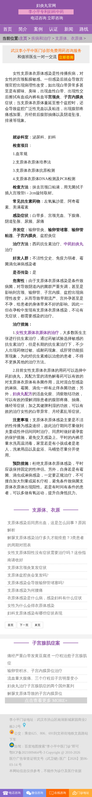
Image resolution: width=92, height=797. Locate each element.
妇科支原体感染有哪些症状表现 (34, 613)
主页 (23, 38)
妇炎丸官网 (46, 5)
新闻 (68, 29)
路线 (83, 29)
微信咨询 (37, 793)
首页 (7, 29)
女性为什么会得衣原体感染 (30, 605)
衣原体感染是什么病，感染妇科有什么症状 (44, 598)
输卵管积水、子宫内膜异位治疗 (34, 671)
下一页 (24, 625)
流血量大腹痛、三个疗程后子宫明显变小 (42, 678)
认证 (53, 29)
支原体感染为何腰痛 (25, 590)
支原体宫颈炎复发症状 (27, 567)
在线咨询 (57, 793)
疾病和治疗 (41, 38)
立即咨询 (55, 18)
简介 (22, 29)
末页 (37, 625)
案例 (38, 29)
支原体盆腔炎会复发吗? (27, 575)
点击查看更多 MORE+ (46, 700)
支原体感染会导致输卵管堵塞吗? (35, 583)
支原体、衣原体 (69, 38)
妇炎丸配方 (22, 394)
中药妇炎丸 (73, 244)
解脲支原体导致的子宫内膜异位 (34, 693)
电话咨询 (38, 18)
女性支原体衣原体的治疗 (37, 333)
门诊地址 (80, 793)
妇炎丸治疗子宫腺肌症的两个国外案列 (40, 686)
